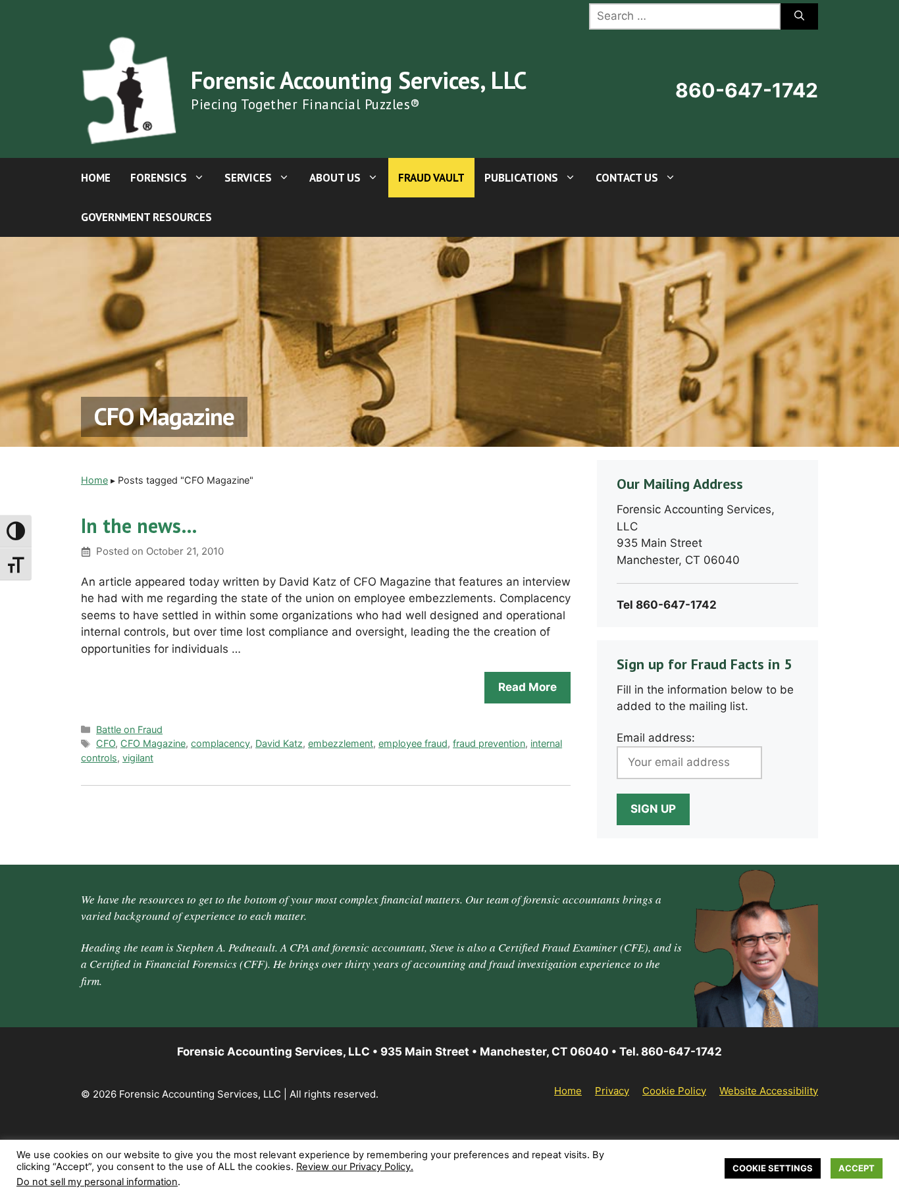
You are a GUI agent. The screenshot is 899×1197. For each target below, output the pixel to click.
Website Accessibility (768, 1090)
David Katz (279, 743)
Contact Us (627, 177)
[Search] (799, 16)
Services (248, 177)
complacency (220, 743)
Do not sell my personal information (97, 1182)
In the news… (139, 525)
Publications (521, 177)
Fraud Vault (431, 177)
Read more (527, 687)
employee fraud (413, 743)
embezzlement (340, 743)
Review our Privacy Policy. (354, 1167)
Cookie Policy (674, 1090)
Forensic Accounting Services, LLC (359, 79)
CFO (105, 743)
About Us (335, 177)
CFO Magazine (153, 743)
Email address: (656, 737)
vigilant (137, 757)
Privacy (612, 1090)
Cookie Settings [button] (772, 1168)
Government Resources (146, 217)
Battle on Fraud (129, 729)
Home (96, 177)
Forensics (158, 177)
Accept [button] (856, 1168)
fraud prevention (489, 743)
